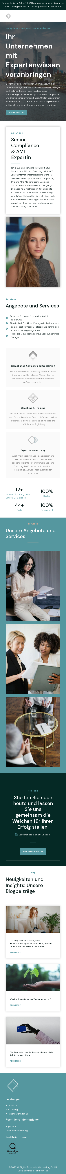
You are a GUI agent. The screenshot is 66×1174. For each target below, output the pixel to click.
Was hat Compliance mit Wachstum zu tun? (30, 999)
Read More (15, 952)
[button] (57, 16)
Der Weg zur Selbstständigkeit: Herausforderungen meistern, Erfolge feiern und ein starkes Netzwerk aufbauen (31, 943)
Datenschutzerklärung (17, 1130)
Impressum (11, 1126)
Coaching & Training (33, 408)
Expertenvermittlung (33, 450)
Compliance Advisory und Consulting (33, 365)
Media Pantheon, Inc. (38, 1170)
